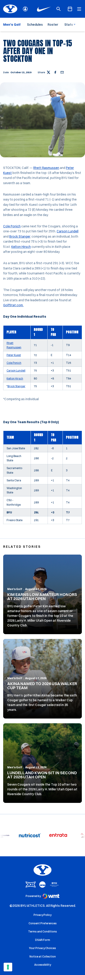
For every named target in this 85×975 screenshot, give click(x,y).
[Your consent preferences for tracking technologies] (8, 967)
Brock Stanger (19, 236)
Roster (53, 25)
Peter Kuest (14, 355)
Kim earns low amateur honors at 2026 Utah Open (42, 596)
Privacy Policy (42, 915)
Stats (68, 25)
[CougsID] (25, 9)
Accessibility (42, 964)
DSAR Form (42, 940)
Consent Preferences (43, 923)
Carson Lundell (67, 231)
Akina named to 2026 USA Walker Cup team (42, 685)
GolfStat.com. (13, 305)
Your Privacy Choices (42, 948)
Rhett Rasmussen (46, 168)
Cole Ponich (12, 226)
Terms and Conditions (42, 931)
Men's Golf (14, 589)
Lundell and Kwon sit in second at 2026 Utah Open (42, 774)
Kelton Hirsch (21, 247)
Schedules (35, 25)
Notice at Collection (42, 956)
